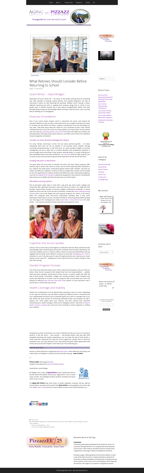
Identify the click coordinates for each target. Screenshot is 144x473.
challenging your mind (80, 254)
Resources (79, 2)
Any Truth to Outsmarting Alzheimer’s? (102, 106)
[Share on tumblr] (46, 404)
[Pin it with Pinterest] (40, 404)
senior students (34, 423)
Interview (101, 172)
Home (51, 2)
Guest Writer (102, 167)
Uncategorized (103, 179)
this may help (65, 154)
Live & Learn (34, 420)
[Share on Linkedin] (43, 404)
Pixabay (61, 364)
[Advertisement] (42, 320)
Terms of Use (69, 2)
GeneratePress (83, 470)
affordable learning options (38, 421)
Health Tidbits (103, 169)
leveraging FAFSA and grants (45, 175)
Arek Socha (50, 364)
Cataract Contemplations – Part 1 (40, 425)
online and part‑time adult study (54, 280)
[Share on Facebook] (31, 404)
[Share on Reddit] (37, 404)
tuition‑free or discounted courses (71, 200)
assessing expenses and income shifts (54, 132)
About (58, 2)
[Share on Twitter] (34, 404)
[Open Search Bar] (94, 2)
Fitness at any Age (104, 164)
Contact (88, 2)
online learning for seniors (80, 421)
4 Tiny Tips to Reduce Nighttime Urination (43, 427)
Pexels (51, 362)
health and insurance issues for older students (60, 421)
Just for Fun (102, 174)
